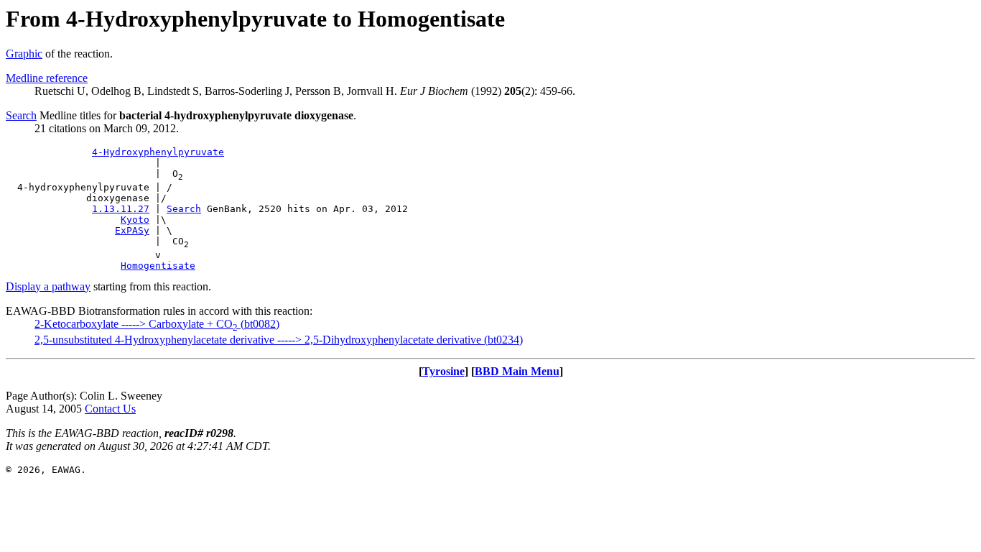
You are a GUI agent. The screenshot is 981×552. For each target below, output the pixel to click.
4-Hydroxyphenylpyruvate (158, 152)
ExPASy (132, 230)
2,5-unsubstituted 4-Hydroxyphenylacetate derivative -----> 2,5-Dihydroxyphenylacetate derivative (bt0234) (278, 340)
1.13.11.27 (120, 208)
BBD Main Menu (517, 371)
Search (21, 115)
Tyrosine (443, 371)
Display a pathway (48, 286)
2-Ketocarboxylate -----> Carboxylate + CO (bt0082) (156, 324)
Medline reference (47, 78)
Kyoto (135, 219)
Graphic (24, 53)
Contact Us (110, 408)
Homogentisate (158, 265)
